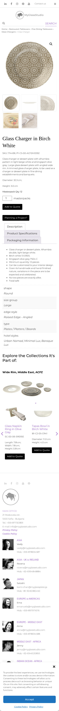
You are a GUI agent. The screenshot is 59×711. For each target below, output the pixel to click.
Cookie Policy (21, 706)
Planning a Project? (16, 217)
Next (57, 433)
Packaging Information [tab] (22, 240)
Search (51, 23)
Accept (29, 699)
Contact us (40, 3)
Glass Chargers (9, 32)
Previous (2, 433)
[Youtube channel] (29, 4)
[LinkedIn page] (5, 4)
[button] (54, 666)
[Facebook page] (11, 4)
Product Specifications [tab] (22, 233)
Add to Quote (12, 206)
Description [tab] (14, 226)
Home (4, 29)
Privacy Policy (36, 706)
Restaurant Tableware (19, 29)
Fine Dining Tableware (42, 29)
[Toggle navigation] (55, 4)
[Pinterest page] (23, 4)
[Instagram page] (17, 4)
